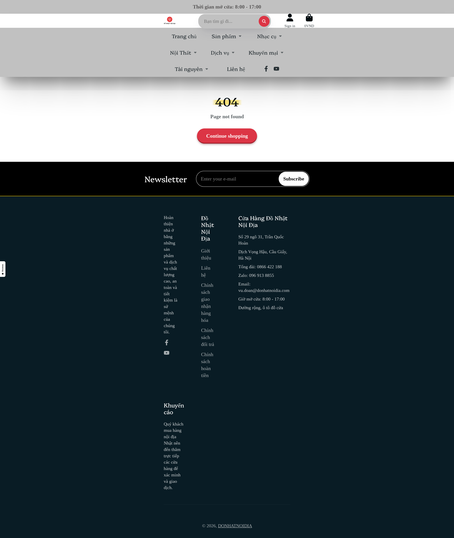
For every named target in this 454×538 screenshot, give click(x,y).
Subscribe (293, 179)
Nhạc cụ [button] (266, 36)
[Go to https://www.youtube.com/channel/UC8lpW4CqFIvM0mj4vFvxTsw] (276, 69)
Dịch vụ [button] (220, 52)
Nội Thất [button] (180, 52)
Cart (309, 21)
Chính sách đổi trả (207, 337)
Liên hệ (236, 68)
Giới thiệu (206, 254)
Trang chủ (184, 36)
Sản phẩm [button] (224, 36)
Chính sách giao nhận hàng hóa (207, 302)
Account (289, 21)
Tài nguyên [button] (189, 68)
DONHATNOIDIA (235, 525)
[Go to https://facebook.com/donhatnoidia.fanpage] (266, 69)
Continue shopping (227, 136)
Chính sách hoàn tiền (207, 365)
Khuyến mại (263, 52)
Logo (170, 21)
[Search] (264, 21)
